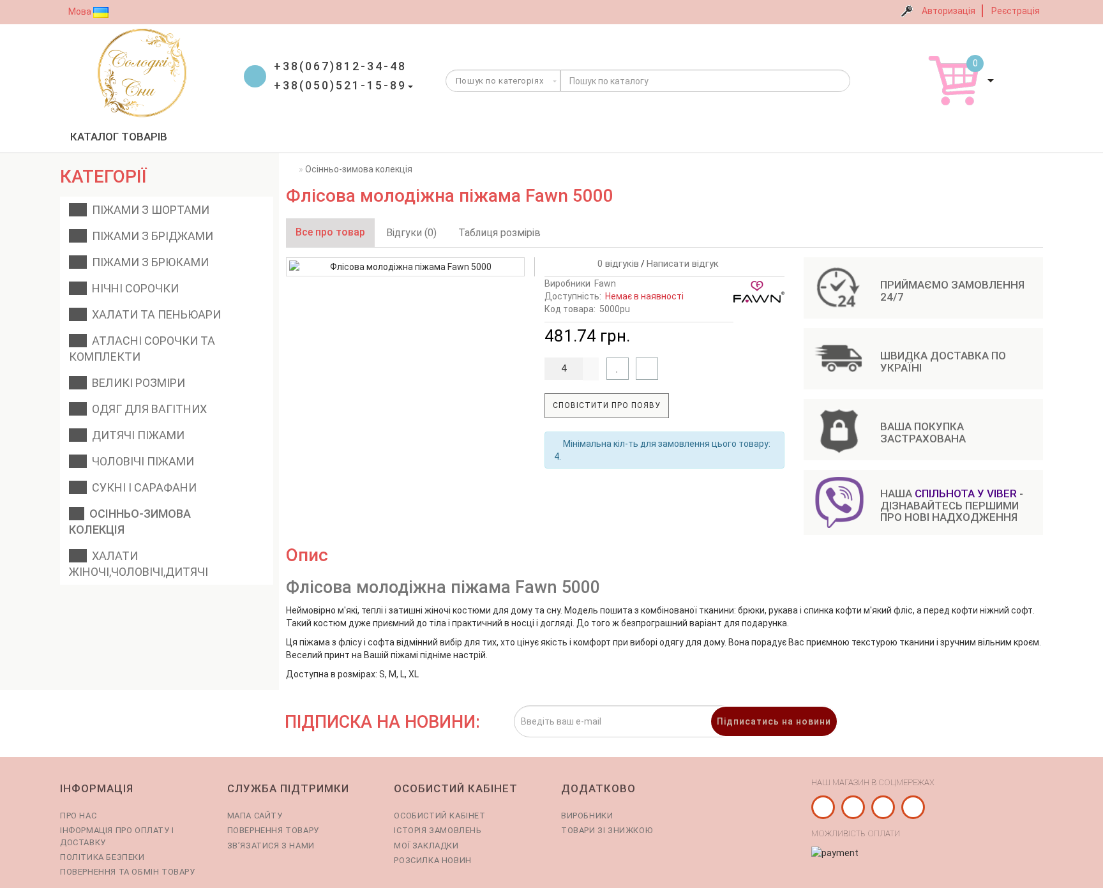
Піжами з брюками (148, 262)
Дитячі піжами (135, 435)
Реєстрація (1015, 11)
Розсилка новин (432, 860)
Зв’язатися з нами (271, 845)
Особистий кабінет (439, 815)
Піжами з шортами (148, 209)
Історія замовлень (437, 830)
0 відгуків (615, 263)
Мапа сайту (255, 815)
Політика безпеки (102, 857)
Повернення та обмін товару (127, 872)
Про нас (78, 815)
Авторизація (948, 11)
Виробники (587, 815)
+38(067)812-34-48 (340, 66)
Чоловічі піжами (140, 461)
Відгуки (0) (411, 233)
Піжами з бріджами (150, 236)
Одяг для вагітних (147, 409)
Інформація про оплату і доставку (117, 836)
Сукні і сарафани (142, 487)
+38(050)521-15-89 (340, 85)
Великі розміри (136, 382)
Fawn (605, 283)
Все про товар (330, 232)
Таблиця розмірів (499, 233)
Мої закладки (426, 845)
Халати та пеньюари (154, 314)
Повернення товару (273, 830)
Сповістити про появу (607, 405)
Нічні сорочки (133, 288)
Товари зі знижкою (606, 830)
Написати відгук (683, 263)
